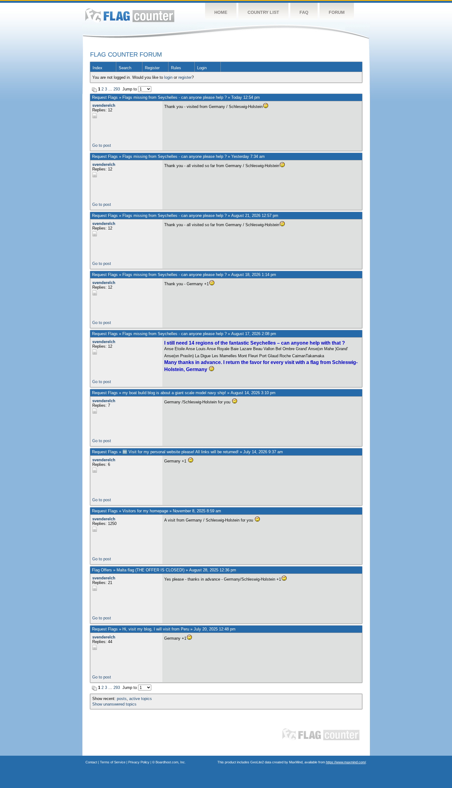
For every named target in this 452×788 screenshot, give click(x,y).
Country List (263, 12)
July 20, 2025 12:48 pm (215, 629)
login (168, 77)
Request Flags (105, 97)
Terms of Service (112, 762)
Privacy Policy (138, 762)
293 (116, 89)
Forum (337, 12)
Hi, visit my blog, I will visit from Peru (155, 629)
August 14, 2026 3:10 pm (253, 392)
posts (122, 698)
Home (220, 12)
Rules (176, 68)
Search (125, 68)
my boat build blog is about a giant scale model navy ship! (174, 392)
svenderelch (103, 105)
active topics (140, 698)
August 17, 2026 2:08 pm (253, 333)
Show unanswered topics (114, 704)
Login (202, 68)
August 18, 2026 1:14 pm (253, 274)
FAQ (303, 12)
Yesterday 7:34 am (248, 156)
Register (152, 68)
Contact (91, 762)
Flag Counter (129, 15)
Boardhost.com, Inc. (171, 762)
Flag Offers (102, 570)
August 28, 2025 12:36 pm (212, 570)
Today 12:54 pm (245, 97)
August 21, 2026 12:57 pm (254, 215)
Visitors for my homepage (145, 511)
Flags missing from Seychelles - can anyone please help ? (174, 97)
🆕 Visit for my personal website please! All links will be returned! (180, 452)
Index (97, 68)
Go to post (101, 145)
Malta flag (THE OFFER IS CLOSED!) (150, 570)
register (185, 77)
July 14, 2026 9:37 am (263, 452)
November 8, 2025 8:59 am (197, 511)
